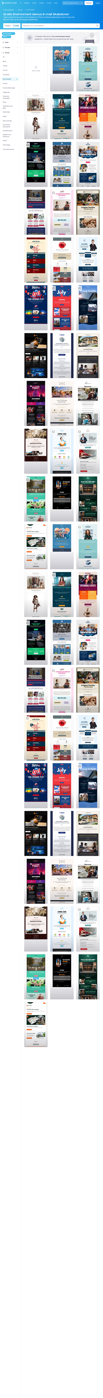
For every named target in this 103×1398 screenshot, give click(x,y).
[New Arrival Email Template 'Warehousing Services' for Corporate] (36, 212)
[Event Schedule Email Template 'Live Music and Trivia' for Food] (36, 260)
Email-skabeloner (8, 10)
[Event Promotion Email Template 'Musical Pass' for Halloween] (36, 403)
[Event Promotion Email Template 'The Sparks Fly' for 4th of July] (36, 307)
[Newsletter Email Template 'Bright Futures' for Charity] (88, 164)
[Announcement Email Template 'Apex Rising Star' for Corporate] (62, 355)
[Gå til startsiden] (8, 3)
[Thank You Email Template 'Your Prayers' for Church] (36, 451)
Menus (20, 10)
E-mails (16, 26)
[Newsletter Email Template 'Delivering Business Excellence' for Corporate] (88, 260)
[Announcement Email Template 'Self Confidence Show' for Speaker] (62, 499)
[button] (17, 42)
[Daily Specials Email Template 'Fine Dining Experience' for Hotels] (62, 403)
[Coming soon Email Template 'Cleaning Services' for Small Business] (62, 451)
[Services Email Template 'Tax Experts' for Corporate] (88, 451)
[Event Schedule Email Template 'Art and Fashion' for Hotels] (88, 499)
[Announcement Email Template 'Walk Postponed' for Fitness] (62, 68)
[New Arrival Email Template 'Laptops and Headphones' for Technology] (36, 355)
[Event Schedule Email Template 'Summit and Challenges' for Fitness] (88, 116)
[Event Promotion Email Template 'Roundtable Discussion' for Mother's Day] (62, 212)
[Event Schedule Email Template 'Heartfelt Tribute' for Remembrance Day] (62, 260)
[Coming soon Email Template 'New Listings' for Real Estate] (88, 355)
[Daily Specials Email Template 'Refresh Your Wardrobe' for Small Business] (36, 116)
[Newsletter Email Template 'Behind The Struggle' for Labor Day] (62, 164)
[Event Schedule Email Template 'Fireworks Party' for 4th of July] (62, 307)
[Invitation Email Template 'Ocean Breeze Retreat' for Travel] (88, 403)
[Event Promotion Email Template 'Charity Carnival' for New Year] (36, 499)
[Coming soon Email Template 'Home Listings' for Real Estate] (36, 546)
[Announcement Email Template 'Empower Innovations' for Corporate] (88, 68)
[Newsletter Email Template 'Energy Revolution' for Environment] (88, 307)
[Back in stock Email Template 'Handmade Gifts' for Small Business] (88, 212)
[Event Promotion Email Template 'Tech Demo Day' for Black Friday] (36, 164)
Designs (8, 26)
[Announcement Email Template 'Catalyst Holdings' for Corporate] (62, 116)
